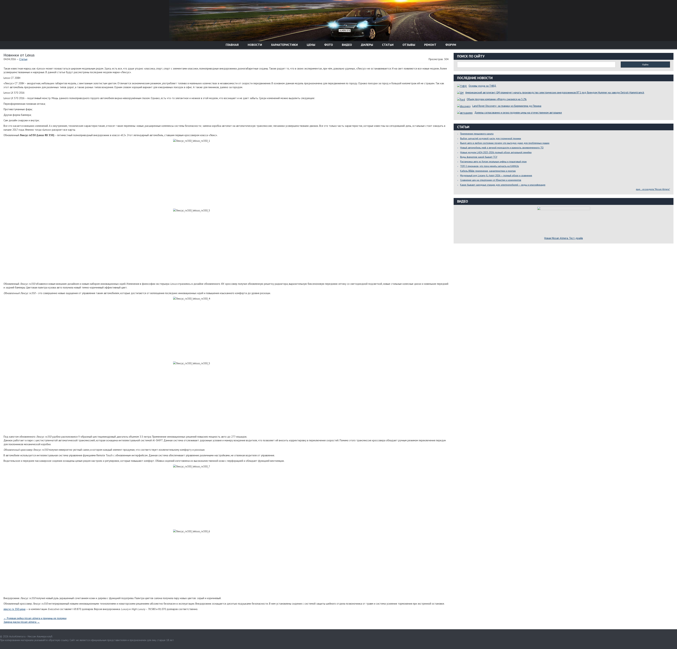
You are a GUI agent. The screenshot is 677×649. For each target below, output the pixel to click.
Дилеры (366, 45)
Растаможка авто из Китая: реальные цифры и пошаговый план (493, 161)
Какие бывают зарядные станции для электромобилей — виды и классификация (502, 184)
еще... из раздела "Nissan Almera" (653, 189)
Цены (310, 45)
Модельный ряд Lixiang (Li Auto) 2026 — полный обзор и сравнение (496, 175)
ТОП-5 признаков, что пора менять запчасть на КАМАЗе (489, 166)
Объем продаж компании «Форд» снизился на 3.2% (497, 99)
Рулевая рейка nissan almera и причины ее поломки (35, 618)
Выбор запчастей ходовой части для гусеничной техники (490, 138)
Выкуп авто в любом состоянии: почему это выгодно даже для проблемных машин (504, 143)
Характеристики (284, 45)
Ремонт (429, 45)
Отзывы (408, 45)
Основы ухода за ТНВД (482, 85)
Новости (254, 45)
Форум (450, 45)
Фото (328, 45)
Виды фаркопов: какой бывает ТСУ (478, 157)
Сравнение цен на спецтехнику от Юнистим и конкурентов (490, 180)
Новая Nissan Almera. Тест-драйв (563, 238)
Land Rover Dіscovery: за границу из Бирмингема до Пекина (506, 106)
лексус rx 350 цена (14, 609)
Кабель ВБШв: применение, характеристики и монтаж (488, 170)
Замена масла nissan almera (22, 622)
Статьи (387, 45)
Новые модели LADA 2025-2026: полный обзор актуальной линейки (496, 152)
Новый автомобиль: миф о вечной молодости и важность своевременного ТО (502, 147)
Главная (232, 45)
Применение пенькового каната (476, 133)
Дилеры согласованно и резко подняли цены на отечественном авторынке (518, 112)
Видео (346, 45)
